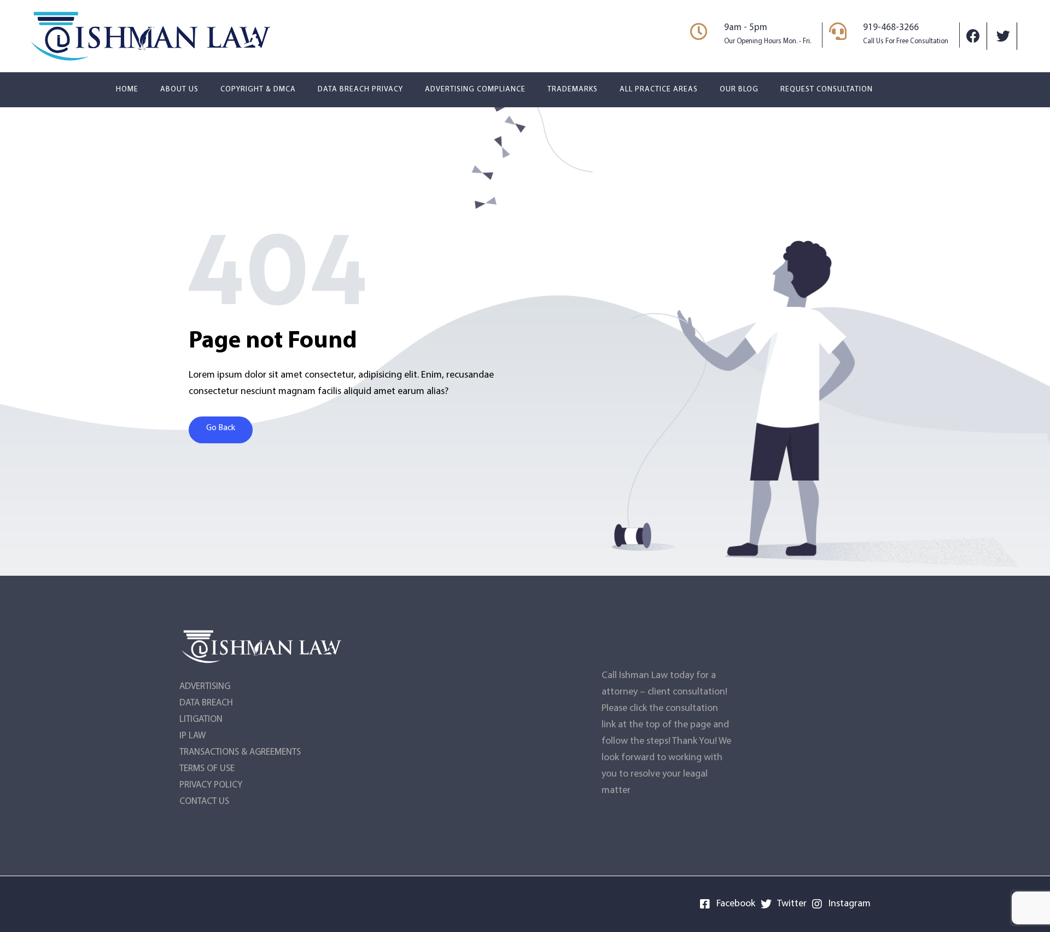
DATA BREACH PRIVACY (360, 89)
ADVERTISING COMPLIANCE (475, 89)
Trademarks (572, 89)
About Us (179, 89)
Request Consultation (826, 89)
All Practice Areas (659, 89)
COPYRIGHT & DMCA (258, 89)
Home (127, 89)
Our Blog (739, 89)
